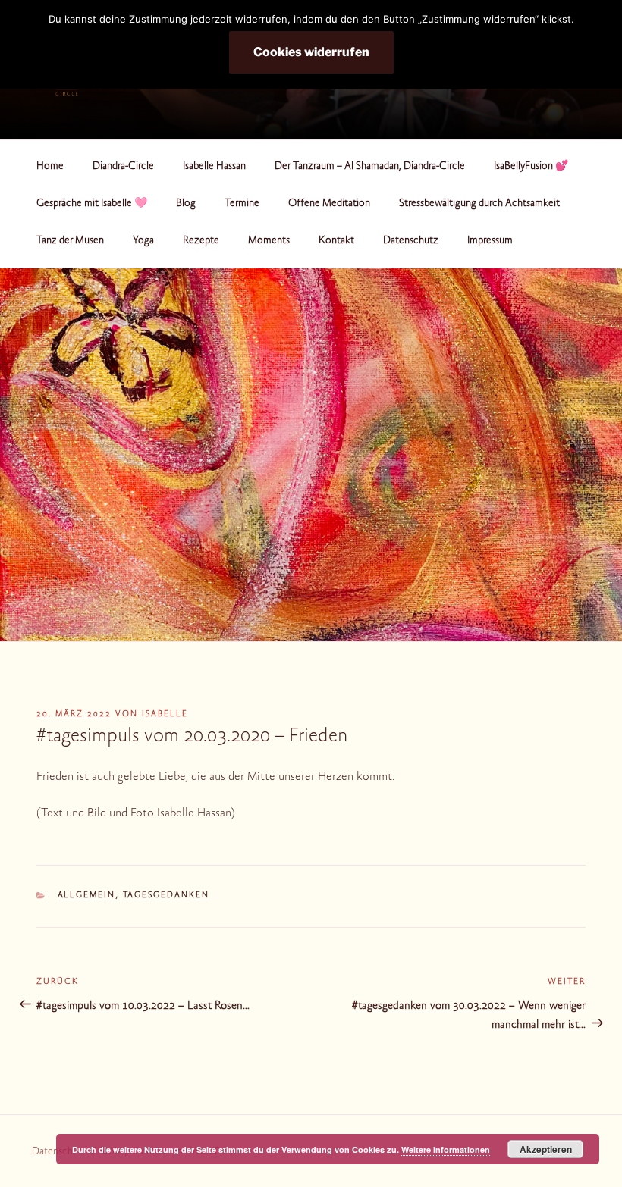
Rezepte (201, 241)
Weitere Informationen (445, 1149)
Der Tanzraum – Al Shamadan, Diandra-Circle (370, 166)
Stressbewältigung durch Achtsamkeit (479, 204)
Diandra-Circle (123, 166)
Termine (242, 204)
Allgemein (87, 895)
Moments (269, 241)
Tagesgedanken (166, 895)
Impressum (490, 241)
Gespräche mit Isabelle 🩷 (91, 204)
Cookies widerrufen (311, 52)
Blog (186, 204)
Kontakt (336, 241)
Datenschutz (410, 241)
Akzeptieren (546, 1149)
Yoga (143, 241)
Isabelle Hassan (214, 166)
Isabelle (165, 714)
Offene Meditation (329, 204)
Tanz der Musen (70, 241)
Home (50, 166)
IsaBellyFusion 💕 (531, 166)
